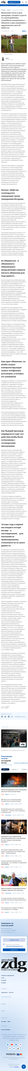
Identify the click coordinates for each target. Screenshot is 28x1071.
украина (15, 769)
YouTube (11, 1044)
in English (3, 982)
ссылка (4, 741)
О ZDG (2, 978)
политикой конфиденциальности (14, 946)
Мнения (3, 1004)
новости (9, 10)
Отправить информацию (7, 975)
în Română (3, 980)
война (5, 769)
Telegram (7, 1044)
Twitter (14, 1048)
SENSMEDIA (16, 1067)
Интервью (3, 1021)
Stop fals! (11, 992)
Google (9, 1048)
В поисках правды (5, 1029)
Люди (8, 1021)
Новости (4, 988)
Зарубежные (8, 815)
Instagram (20, 1044)
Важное (7, 794)
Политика (4, 1026)
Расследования (6, 997)
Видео (3, 1010)
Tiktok (18, 1048)
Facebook (16, 1044)
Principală (3, 10)
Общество (4, 1017)
